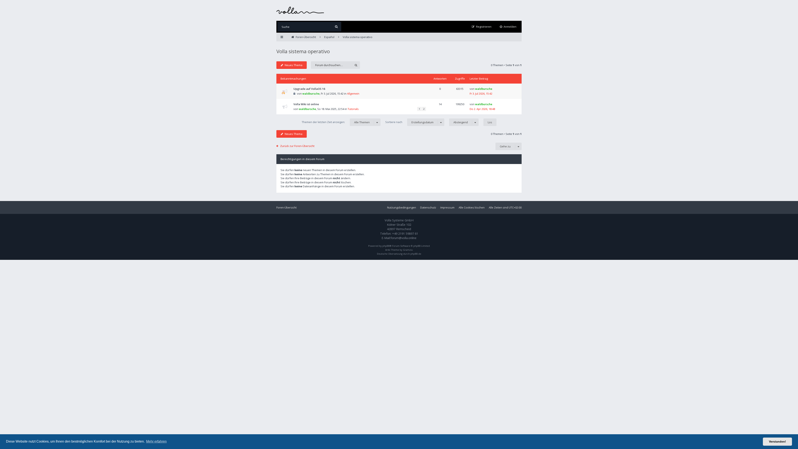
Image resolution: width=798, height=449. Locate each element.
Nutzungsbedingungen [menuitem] (401, 207)
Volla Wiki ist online (306, 104)
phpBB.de (415, 253)
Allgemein (353, 93)
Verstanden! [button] (777, 441)
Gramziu (408, 249)
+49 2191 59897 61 (405, 234)
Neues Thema (293, 65)
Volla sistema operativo (303, 51)
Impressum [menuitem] (447, 207)
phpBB (386, 245)
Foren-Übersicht (286, 207)
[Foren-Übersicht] (300, 10)
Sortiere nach (409, 122)
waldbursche (311, 93)
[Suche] (336, 27)
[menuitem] (508, 27)
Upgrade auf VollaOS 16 (309, 89)
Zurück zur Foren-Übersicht (297, 146)
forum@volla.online (403, 238)
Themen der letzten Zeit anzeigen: (336, 122)
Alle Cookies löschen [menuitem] (472, 207)
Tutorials (353, 109)
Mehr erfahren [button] (156, 441)
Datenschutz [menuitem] (428, 207)
